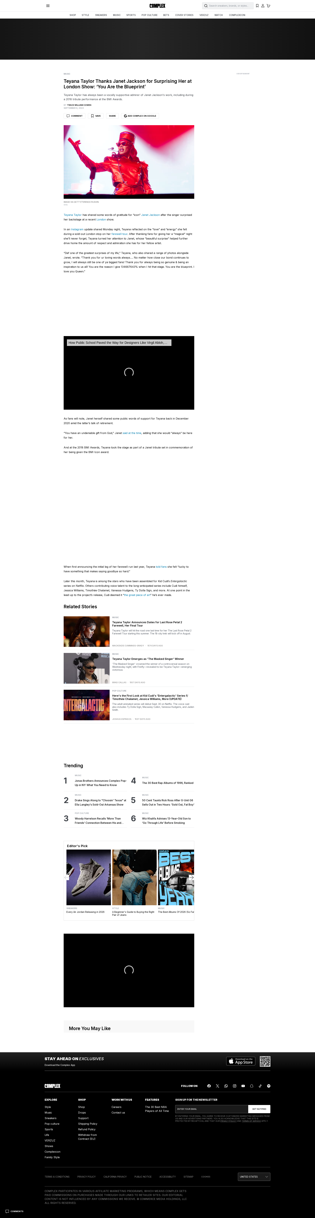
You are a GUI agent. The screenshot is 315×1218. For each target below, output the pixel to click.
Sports (49, 1129)
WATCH (218, 15)
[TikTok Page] (260, 1086)
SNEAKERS (101, 15)
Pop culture (52, 1123)
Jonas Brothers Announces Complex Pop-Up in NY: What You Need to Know (101, 783)
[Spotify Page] (268, 1086)
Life (47, 1135)
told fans (161, 566)
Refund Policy (86, 1129)
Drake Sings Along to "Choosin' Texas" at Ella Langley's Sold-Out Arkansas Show (100, 802)
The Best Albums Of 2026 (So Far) (176, 912)
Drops (82, 1112)
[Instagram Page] (234, 1086)
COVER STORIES (184, 15)
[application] (129, 373)
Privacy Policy (228, 1121)
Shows (49, 1146)
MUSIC (117, 15)
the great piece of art (137, 595)
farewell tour (119, 234)
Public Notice (143, 1176)
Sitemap (188, 1176)
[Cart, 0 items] (268, 6)
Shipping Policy (87, 1123)
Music (67, 74)
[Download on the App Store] (240, 1061)
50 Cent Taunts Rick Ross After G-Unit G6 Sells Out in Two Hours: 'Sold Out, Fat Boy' (168, 802)
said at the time (132, 433)
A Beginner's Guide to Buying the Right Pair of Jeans (133, 913)
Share (112, 116)
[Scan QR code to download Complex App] (265, 1061)
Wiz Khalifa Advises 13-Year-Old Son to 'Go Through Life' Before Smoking (166, 820)
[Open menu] (48, 5)
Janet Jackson (150, 214)
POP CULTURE (150, 15)
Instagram (77, 229)
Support (83, 1118)
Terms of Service (251, 1121)
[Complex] (157, 6)
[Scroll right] (191, 877)
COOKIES (205, 1176)
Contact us (118, 1112)
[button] (129, 372)
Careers (116, 1107)
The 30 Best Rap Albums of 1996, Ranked (167, 783)
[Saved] (257, 5)
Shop (81, 1107)
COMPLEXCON (237, 15)
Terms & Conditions (57, 1176)
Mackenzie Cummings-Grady (128, 646)
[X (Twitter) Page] (217, 1086)
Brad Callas (119, 682)
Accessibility (167, 1176)
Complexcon (52, 1151)
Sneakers (71, 908)
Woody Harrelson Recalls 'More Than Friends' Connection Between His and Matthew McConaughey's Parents (98, 821)
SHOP (73, 15)
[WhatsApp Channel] (226, 1086)
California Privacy (115, 1176)
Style (115, 908)
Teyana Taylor (73, 214)
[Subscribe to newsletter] (259, 1109)
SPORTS (131, 15)
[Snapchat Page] (251, 1086)
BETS (166, 15)
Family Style (52, 1157)
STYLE (85, 15)
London (101, 219)
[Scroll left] (66, 877)
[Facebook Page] (209, 1086)
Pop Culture (119, 691)
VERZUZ (204, 15)
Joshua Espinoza (121, 719)
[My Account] (263, 6)
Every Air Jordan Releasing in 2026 (85, 912)
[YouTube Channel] (243, 1086)
